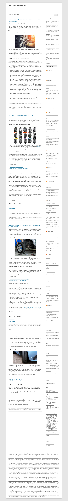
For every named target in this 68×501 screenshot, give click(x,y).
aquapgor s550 (42, 467)
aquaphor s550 (33, 469)
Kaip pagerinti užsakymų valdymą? (51, 373)
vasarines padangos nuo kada (25, 216)
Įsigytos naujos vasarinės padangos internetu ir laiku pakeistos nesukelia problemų (24, 225)
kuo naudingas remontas (40, 478)
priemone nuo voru (32, 472)
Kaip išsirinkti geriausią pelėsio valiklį (52, 224)
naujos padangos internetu (21, 408)
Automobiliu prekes (54, 491)
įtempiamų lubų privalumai (52, 495)
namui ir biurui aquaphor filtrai (54, 467)
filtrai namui (24, 460)
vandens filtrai (51, 426)
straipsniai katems (56, 487)
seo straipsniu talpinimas (42, 463)
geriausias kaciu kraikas (49, 474)
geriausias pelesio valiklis (51, 479)
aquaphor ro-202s (50, 468)
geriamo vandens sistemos (20, 463)
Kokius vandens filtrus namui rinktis (52, 277)
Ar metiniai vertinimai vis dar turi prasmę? (52, 220)
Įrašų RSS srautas (49, 442)
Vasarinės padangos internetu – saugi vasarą (18, 280)
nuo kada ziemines (52, 482)
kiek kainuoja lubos (15, 487)
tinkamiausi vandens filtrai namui (39, 456)
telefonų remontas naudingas (41, 474)
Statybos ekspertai (33, 491)
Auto (13, 406)
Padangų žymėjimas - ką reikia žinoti (52, 298)
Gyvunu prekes (49, 70)
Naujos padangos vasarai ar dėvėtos (16, 167)
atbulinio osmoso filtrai (31, 454)
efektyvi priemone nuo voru (15, 479)
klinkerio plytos (55, 400)
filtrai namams (24, 456)
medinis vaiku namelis (51, 409)
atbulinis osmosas (51, 395)
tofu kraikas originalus (33, 488)
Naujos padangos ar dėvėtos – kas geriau (19, 336)
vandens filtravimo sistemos (51, 432)
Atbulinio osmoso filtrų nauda (51, 85)
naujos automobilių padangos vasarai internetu (32, 307)
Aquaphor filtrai (48, 52)
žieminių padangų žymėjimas (44, 451)
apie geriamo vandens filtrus (43, 454)
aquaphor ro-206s (17, 469)
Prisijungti (47, 441)
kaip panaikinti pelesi (49, 398)
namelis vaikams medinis (52, 411)
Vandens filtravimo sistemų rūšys (51, 279)
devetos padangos (32, 406)
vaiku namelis (49, 422)
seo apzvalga (50, 481)
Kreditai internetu (33, 492)
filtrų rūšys (50, 451)
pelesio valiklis (49, 419)
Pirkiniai (24, 406)
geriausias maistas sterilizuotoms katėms (21, 476)
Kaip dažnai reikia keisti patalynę (51, 108)
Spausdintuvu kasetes (40, 491)
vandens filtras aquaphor (50, 432)
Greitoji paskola (10, 493)
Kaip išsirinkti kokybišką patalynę (51, 104)
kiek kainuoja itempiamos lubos (39, 486)
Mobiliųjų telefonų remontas (50, 50)
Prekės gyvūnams (50, 231)
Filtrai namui (49, 80)
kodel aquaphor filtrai (22, 468)
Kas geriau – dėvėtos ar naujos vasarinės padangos (19, 279)
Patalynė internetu (50, 98)
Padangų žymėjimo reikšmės (50, 59)
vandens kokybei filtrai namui (36, 458)
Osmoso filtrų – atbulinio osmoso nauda (52, 30)
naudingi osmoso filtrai (26, 455)
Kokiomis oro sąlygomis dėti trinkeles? (52, 115)
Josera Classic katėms (49, 233)
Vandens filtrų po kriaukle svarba (51, 31)
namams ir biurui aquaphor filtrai (14, 468)
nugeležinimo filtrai (51, 415)
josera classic (45, 479)
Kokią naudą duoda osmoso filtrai (51, 123)
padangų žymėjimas (30, 451)
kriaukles (46, 481)
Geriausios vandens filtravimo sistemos (52, 58)
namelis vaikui (49, 412)
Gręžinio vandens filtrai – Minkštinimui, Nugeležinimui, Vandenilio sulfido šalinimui (52, 146)
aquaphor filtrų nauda (29, 465)
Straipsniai (38, 492)
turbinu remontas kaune (40, 487)
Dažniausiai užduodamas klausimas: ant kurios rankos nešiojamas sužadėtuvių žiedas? (52, 26)
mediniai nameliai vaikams (51, 403)
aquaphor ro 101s (49, 390)
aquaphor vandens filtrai (51, 393)
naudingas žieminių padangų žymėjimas (30, 478)
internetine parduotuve (22, 451)
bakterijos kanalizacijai (29, 482)
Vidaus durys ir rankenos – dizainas (51, 222)
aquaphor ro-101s (30, 467)
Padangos (14, 103)
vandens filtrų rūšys (44, 459)
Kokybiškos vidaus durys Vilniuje (51, 163)
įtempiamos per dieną (34, 496)
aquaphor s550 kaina (55, 392)
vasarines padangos (20, 214)
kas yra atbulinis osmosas (52, 454)
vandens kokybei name (11, 459)
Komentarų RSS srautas (50, 444)
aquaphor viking (48, 393)
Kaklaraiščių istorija (49, 161)
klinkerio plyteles (49, 400)
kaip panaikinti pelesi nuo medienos (51, 399)
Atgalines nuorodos (11, 210)
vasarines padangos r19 (13, 107)
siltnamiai (34, 487)
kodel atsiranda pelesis (30, 483)
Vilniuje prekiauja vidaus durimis (51, 184)
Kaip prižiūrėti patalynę (49, 248)
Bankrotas (51, 490)
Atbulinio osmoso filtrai (50, 241)
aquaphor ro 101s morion (50, 391)
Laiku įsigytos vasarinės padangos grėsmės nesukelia (19, 168)
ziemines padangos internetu (30, 409)
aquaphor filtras (55, 389)
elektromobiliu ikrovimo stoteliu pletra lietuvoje (35, 477)
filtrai (48, 396)
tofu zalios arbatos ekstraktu (24, 488)
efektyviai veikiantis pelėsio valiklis (25, 479)
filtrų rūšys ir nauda (48, 453)
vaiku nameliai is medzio (52, 421)
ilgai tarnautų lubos (40, 493)
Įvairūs (15, 406)
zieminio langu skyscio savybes (45, 483)
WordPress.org (48, 445)
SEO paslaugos (49, 150)
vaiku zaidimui (52, 483)
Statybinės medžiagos (50, 181)
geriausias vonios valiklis (23, 477)
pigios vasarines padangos (35, 103)
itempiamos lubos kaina (48, 486)
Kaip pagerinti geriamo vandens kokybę (52, 265)
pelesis (54, 419)
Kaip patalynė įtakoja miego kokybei (52, 106)
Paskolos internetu (27, 492)
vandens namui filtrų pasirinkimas (47, 458)
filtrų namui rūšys (37, 459)
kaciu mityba (20, 490)
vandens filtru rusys (19, 467)
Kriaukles (9, 492)
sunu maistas (25, 490)
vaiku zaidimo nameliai (51, 423)
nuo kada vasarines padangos (32, 213)
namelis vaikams (50, 410)
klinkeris (47, 401)
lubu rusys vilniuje (25, 487)
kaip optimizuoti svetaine (40, 481)
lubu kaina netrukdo (32, 486)
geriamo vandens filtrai (52, 397)
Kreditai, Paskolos (28, 493)
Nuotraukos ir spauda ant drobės (51, 363)
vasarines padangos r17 (30, 106)
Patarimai (21, 406)
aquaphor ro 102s (49, 392)
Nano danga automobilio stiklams (51, 290)
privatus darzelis (17, 486)
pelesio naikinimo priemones (51, 418)
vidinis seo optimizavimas (32, 481)
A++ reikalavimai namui (49, 210)
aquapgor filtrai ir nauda (41, 465)
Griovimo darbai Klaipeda (18, 491)
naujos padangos (13, 408)
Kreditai (24, 493)
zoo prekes (29, 490)
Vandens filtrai (14, 492)
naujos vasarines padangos (23, 103)
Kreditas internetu (43, 492)
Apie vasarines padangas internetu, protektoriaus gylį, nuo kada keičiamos (24, 20)
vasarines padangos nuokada (25, 326)
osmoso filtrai (50, 417)
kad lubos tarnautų (25, 495)
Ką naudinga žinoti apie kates (50, 74)
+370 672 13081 (11, 205)
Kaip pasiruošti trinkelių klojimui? (51, 203)
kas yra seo (26, 472)
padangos (29, 103)
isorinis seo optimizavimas (24, 481)
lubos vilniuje (31, 487)
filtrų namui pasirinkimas (51, 455)
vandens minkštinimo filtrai (50, 460)
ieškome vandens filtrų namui (19, 458)
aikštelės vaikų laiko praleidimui (31, 474)
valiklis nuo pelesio (49, 425)
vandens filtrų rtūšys (55, 458)
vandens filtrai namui (52, 428)
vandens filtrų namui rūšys (28, 458)
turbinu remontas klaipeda (49, 487)
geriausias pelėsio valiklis (24, 473)
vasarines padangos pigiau (15, 106)
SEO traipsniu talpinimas (17, 5)
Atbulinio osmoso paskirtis (50, 29)
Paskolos (21, 493)
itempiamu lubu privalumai (24, 486)
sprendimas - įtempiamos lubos (42, 495)
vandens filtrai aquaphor (50, 427)
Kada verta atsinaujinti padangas (16, 379)
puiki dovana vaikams (14, 474)
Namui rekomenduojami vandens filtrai (52, 153)
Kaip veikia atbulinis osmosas (50, 83)
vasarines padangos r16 (23, 106)
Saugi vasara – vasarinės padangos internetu (20, 115)
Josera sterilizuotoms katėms (50, 235)
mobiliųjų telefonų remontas (39, 476)
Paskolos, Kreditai (16, 493)
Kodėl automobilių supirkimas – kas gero (52, 21)
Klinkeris (48, 112)
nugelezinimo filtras (51, 414)
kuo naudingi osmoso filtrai (34, 455)
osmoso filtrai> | (11, 453)
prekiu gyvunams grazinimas (41, 488)
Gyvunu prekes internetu (20, 492)
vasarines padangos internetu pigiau (28, 104)
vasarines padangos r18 (26, 217)
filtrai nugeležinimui (56, 451)
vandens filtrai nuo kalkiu (51, 430)
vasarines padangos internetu (18, 104)
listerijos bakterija (37, 483)
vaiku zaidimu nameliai (51, 424)
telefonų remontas (21, 472)
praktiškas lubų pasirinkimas (33, 495)
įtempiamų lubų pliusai (18, 495)
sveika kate (10, 488)
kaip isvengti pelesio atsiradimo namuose (43, 473)
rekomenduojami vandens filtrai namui (21, 459)
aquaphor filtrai (49, 389)
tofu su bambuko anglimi (16, 488)
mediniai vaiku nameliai (50, 405)
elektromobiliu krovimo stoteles (50, 488)
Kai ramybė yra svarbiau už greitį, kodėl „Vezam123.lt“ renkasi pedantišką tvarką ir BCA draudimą (52, 370)
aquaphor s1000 (47, 467)
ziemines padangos (23, 409)
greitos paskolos (46, 493)
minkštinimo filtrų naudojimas (33, 453)
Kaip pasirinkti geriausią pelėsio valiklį (52, 46)
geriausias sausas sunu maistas (45, 490)
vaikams (16, 482)
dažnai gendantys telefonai (15, 477)
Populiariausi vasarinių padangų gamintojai (18, 382)
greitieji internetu (52, 493)
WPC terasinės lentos (49, 125)
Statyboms (49, 254)
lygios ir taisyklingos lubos (15, 496)
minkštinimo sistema (41, 453)
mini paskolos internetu (14, 490)
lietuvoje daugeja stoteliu (46, 477)
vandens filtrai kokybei (30, 456)
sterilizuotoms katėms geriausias (48, 476)
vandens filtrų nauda (18, 454)
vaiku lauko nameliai (51, 420)
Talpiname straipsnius (12, 10)
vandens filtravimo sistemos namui (50, 456)
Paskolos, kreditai (34, 493)
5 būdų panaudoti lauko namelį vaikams (52, 343)
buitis (13, 482)
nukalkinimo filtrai (51, 416)
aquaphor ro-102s (36, 467)
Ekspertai (48, 200)
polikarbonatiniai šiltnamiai (36, 490)
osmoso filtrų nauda (16, 453)
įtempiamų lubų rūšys (41, 496)
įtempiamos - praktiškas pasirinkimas (24, 496)
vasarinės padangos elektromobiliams (18, 478)
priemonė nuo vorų (15, 472)
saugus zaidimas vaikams (37, 482)
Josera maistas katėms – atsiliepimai (51, 237)
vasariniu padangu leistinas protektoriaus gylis (25, 107)
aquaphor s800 (24, 467)
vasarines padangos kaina (16, 216)
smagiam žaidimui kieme (22, 474)
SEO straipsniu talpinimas (13, 100)
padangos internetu (32, 408)
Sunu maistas (49, 167)
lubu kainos (20, 487)
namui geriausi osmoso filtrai (17, 460)
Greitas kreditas (54, 492)
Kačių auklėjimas (48, 76)
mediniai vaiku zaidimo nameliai (52, 408)
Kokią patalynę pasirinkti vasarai (51, 101)
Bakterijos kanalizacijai (51, 129)
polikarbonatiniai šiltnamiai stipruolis (20, 483)
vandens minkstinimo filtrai (52, 434)
